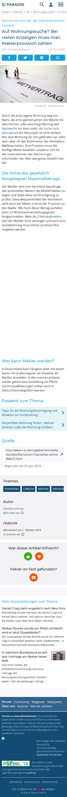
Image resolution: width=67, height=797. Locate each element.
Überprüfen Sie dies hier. (49, 754)
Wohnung (39, 116)
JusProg (32, 772)
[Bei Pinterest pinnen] (41, 58)
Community (21, 702)
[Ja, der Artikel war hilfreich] (28, 556)
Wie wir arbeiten (42, 706)
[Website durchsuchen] (42, 4)
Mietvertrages (42, 154)
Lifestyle (28, 488)
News (5, 12)
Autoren (22, 706)
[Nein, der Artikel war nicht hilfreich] (39, 556)
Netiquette (54, 702)
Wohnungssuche (43, 12)
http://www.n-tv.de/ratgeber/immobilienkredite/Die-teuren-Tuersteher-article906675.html (32, 454)
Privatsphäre (50, 782)
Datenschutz (32, 782)
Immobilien (12, 488)
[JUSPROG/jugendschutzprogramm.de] (16, 763)
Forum (7, 702)
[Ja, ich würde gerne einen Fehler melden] (33, 577)
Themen (18, 12)
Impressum (15, 782)
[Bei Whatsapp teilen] (57, 58)
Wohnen (43, 488)
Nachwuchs (9, 128)
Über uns (8, 706)
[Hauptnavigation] (60, 4)
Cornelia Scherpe (13, 508)
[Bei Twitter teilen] (25, 58)
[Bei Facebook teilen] (9, 58)
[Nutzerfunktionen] (50, 4)
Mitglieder (38, 702)
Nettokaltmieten (50, 217)
